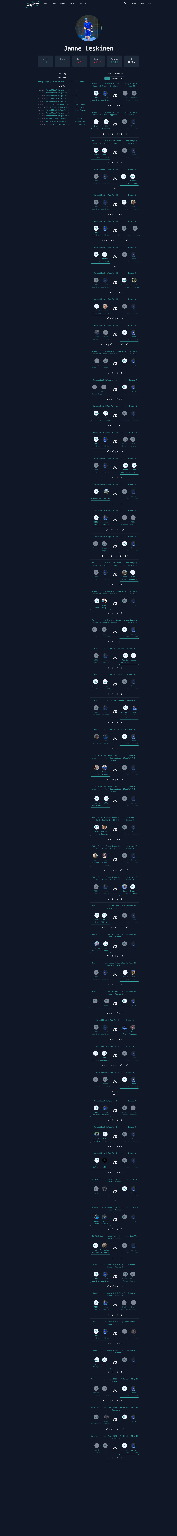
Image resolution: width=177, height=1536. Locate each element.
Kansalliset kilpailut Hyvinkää (57, 116)
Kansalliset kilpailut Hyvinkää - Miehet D (115, 1101)
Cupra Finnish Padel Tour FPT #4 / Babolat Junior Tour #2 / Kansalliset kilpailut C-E (62, 104)
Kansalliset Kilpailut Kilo (55, 113)
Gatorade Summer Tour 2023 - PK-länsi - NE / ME (62, 124)
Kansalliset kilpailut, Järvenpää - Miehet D (115, 380)
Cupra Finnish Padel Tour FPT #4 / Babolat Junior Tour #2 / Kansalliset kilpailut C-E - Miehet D (114, 758)
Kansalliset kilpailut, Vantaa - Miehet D (114, 649)
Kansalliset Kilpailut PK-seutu (57, 90)
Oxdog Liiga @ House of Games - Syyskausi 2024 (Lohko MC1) (62, 82)
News (46, 3)
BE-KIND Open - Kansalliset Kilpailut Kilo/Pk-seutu (62, 119)
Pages (54, 3)
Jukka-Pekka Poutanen (104, 862)
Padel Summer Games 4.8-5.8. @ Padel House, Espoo (62, 122)
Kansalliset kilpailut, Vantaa (57, 101)
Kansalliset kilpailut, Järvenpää (58, 96)
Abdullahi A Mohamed (125, 714)
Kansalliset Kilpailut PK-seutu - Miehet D (115, 169)
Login (134, 3)
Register (143, 3)
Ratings (84, 3)
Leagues (72, 3)
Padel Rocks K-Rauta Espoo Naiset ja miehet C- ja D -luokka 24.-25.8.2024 (62, 107)
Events (62, 3)
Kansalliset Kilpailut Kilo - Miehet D (115, 1020)
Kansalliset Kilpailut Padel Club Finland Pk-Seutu (62, 110)
